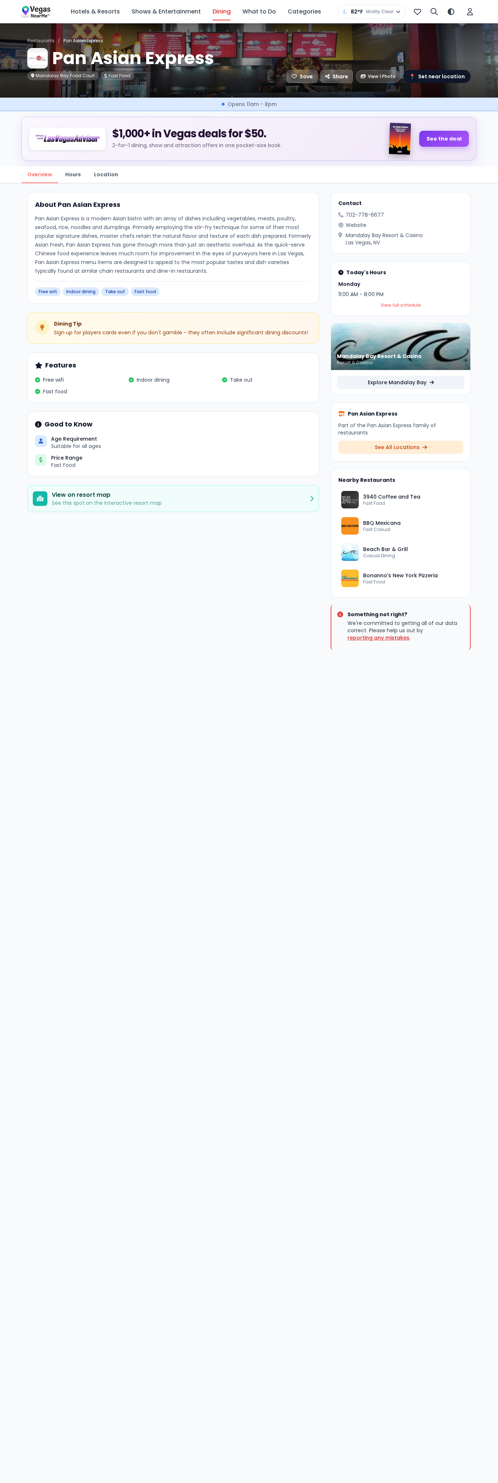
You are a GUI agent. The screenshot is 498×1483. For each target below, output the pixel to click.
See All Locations (398, 447)
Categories (304, 11)
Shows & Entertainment (166, 11)
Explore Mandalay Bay (398, 382)
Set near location (437, 76)
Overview (39, 174)
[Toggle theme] (451, 11)
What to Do (259, 11)
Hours (73, 174)
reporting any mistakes (378, 637)
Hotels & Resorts (95, 11)
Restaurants (41, 41)
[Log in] (469, 11)
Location (106, 174)
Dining (222, 11)
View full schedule (401, 305)
